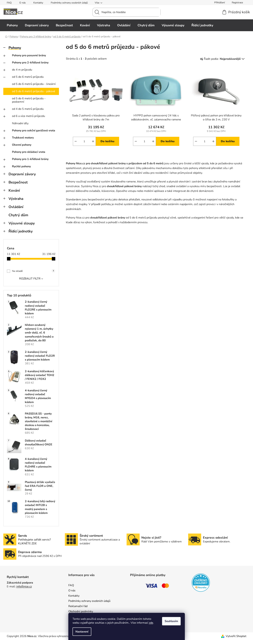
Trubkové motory (23, 138)
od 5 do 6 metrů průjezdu (28, 77)
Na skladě (33, 271)
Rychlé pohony (21, 166)
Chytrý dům (18, 215)
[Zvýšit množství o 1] (93, 141)
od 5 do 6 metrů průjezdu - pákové (33, 91)
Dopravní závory (22, 174)
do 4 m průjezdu (22, 70)
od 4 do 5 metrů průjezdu (28, 109)
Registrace (237, 2)
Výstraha (16, 198)
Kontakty (38, 2)
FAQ (9, 2)
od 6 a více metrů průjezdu (28, 116)
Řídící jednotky (21, 231)
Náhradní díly (20, 123)
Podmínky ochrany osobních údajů (69, 2)
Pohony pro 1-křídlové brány (30, 159)
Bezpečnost (18, 182)
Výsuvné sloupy (22, 223)
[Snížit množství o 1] (75, 141)
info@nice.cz (24, 586)
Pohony (15, 47)
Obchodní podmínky (80, 611)
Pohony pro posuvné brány (29, 55)
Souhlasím (171, 621)
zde (151, 623)
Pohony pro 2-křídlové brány (30, 62)
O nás (22, 2)
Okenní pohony (21, 145)
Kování (14, 190)
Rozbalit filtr (30, 279)
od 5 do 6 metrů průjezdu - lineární (34, 84)
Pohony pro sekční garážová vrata (33, 130)
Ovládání (16, 206)
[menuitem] (12, 25)
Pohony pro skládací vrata (28, 152)
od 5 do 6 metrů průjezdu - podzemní (29, 100)
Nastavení (81, 632)
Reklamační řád (77, 606)
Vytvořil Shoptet (236, 636)
